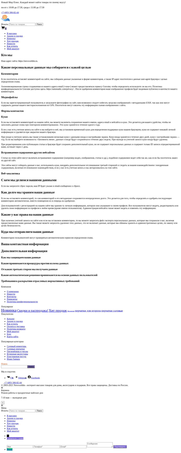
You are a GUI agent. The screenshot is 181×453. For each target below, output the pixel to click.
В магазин (12, 33)
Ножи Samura (13, 359)
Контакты (11, 296)
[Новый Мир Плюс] (5, 21)
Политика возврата (16, 329)
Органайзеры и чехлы (17, 351)
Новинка (11, 38)
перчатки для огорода (88, 310)
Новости (11, 43)
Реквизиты (12, 299)
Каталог (11, 319)
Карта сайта (12, 336)
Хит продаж (13, 41)
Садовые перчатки (16, 349)
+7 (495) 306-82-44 (10, 12)
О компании (13, 291)
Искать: (4, 24)
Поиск (39, 24)
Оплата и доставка (16, 326)
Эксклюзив (70, 311)
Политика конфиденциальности (22, 301)
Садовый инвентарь (16, 346)
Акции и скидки (15, 36)
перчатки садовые (112, 310)
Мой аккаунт (13, 49)
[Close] (2, 388)
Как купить (12, 46)
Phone (9, 449)
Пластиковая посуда (16, 356)
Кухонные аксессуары (17, 354)
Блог (9, 334)
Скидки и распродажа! (32, 310)
